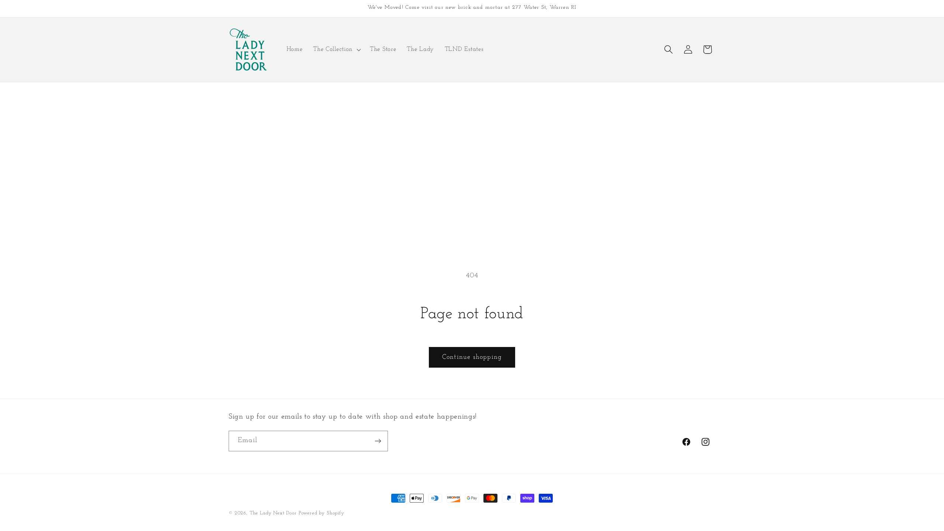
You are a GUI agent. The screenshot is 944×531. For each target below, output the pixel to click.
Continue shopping (472, 357)
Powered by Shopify (321, 513)
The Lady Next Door (273, 513)
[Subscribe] (378, 441)
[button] (336, 49)
